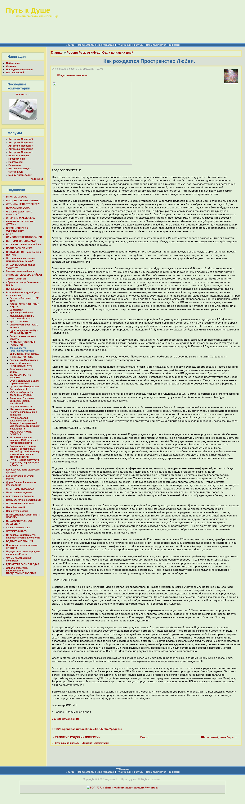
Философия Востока (18, 527)
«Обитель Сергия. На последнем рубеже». (21, 393)
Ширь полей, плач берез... (24, 353)
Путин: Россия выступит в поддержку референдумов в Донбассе (25, 463)
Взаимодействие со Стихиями (23, 500)
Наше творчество (156, 45)
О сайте (70, 45)
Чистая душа (15, 171)
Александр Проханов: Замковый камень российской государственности (22, 402)
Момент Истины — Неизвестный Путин (21, 364)
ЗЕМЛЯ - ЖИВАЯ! (16, 278)
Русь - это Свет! (19, 321)
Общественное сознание (72, 75)
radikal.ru (174, 45)
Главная (57, 52)
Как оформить (86, 45)
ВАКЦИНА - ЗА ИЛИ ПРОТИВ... (23, 200)
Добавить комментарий (95, 743)
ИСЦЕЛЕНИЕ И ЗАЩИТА (20, 503)
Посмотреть (23, 94)
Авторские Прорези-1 (20, 152)
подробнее (37, 179)
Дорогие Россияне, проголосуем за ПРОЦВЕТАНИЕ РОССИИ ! (21, 571)
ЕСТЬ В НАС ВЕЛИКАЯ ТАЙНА (23, 244)
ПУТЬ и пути (122, 769)
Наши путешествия (17, 511)
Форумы (138, 45)
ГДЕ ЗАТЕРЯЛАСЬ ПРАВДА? (22, 564)
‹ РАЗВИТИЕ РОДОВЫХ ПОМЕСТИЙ (76, 737)
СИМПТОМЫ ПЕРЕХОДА (20, 489)
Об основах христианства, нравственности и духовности (23, 536)
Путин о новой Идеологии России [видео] (24, 388)
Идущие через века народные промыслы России (23, 553)
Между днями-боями (20, 175)
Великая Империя (18, 155)
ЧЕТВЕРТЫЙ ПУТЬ (16, 531)
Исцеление (14, 165)
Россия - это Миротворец (24, 360)
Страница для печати (67, 743)
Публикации (124, 45)
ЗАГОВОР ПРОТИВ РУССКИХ (20, 376)
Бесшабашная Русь (19, 168)
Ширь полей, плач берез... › (219, 737)
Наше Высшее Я (15, 507)
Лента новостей (15, 72)
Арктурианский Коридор (19, 496)
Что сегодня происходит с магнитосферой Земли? (21, 259)
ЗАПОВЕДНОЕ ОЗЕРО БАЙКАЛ (24, 275)
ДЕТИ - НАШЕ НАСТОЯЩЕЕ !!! (23, 204)
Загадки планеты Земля (20, 271)
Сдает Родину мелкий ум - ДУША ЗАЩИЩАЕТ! (25, 332)
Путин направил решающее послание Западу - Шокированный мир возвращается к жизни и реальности (25, 423)
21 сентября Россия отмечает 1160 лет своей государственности (24, 440)
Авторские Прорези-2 (20, 149)
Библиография (105, 45)
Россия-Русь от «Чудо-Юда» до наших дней (22, 294)
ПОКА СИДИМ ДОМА (18, 208)
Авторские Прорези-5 (20, 139)
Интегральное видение (19, 492)
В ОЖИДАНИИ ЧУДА (21, 357)
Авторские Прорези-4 (20, 142)
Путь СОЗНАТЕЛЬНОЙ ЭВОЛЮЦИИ (19, 522)
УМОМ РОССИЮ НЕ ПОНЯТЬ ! (21, 433)
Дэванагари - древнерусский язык (21, 311)
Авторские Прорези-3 (20, 145)
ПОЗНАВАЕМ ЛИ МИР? (19, 248)
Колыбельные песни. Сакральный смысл (22, 317)
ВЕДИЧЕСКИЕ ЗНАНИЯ (19, 541)
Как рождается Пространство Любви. (22, 349)
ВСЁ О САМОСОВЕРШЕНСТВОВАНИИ (24, 235)
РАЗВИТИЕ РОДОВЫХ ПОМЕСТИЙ (22, 343)
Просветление (16, 158)
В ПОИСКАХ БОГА (16, 196)
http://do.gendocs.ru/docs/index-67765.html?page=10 (87, 729)
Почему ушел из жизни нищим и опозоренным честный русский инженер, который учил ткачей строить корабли (25, 451)
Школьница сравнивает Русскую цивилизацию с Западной (23, 412)
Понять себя (15, 162)
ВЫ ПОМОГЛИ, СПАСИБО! (21, 241)
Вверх (144, 737)
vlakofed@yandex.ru (65, 718)
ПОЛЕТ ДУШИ (14, 289)
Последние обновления (19, 69)
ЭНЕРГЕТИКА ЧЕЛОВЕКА (20, 218)
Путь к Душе (28, 10)
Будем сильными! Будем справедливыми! (24, 382)
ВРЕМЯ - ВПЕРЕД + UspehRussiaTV (17, 229)
